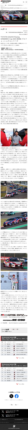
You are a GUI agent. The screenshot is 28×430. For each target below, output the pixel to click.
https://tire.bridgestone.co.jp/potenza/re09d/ (18, 322)
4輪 (6, 32)
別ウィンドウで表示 (22, 34)
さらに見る (21, 357)
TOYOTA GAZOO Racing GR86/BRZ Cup (16, 32)
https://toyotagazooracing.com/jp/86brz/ (17, 317)
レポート (25, 32)
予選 (17, 329)
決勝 (13, 329)
